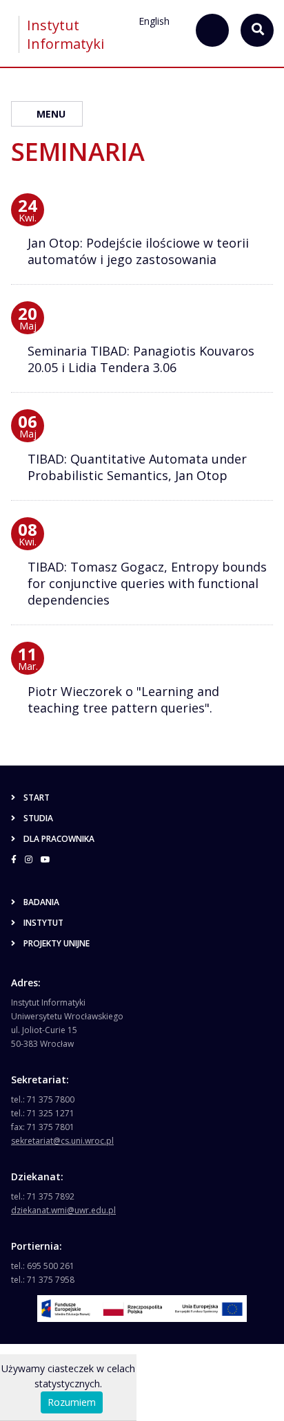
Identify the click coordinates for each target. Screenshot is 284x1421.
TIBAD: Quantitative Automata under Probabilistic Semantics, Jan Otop (137, 467)
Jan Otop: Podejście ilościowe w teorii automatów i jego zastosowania (138, 251)
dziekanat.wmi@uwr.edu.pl (63, 1210)
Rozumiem (72, 1402)
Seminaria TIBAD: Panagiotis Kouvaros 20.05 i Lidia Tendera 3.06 (141, 359)
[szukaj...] (212, 30)
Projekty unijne (56, 943)
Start (36, 797)
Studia (38, 818)
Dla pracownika (58, 839)
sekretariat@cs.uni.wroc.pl (62, 1141)
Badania (41, 902)
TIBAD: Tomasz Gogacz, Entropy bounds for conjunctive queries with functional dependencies (147, 583)
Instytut (43, 923)
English (154, 21)
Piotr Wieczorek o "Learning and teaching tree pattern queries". (123, 699)
